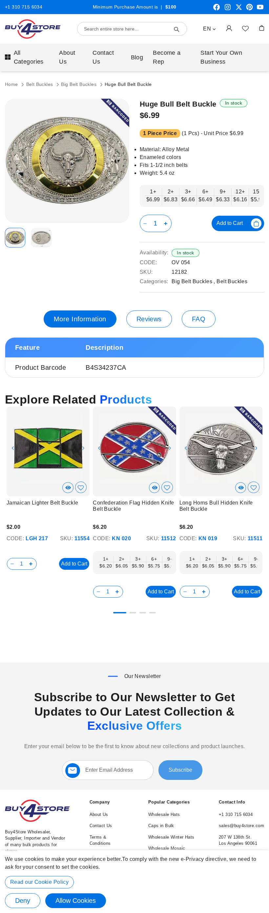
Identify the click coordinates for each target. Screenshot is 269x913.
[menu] (134, 57)
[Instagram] (228, 9)
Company (100, 802)
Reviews (149, 319)
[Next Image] (83, 448)
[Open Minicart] (261, 28)
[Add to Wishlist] (245, 28)
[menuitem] (27, 57)
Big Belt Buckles (79, 84)
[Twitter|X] (239, 9)
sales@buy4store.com (241, 825)
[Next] (258, 445)
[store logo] (33, 29)
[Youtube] (260, 9)
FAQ (198, 319)
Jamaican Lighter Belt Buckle (42, 503)
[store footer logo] (37, 820)
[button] (209, 29)
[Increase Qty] (166, 223)
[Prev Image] (13, 448)
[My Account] (229, 28)
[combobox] (132, 29)
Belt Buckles (40, 84)
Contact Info (232, 802)
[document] (134, 881)
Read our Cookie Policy (39, 882)
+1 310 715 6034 (23, 7)
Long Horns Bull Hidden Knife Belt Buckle (216, 506)
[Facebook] (216, 9)
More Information (80, 319)
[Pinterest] (249, 9)
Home (12, 84)
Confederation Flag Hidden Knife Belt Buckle (133, 506)
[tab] (80, 318)
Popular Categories (169, 802)
